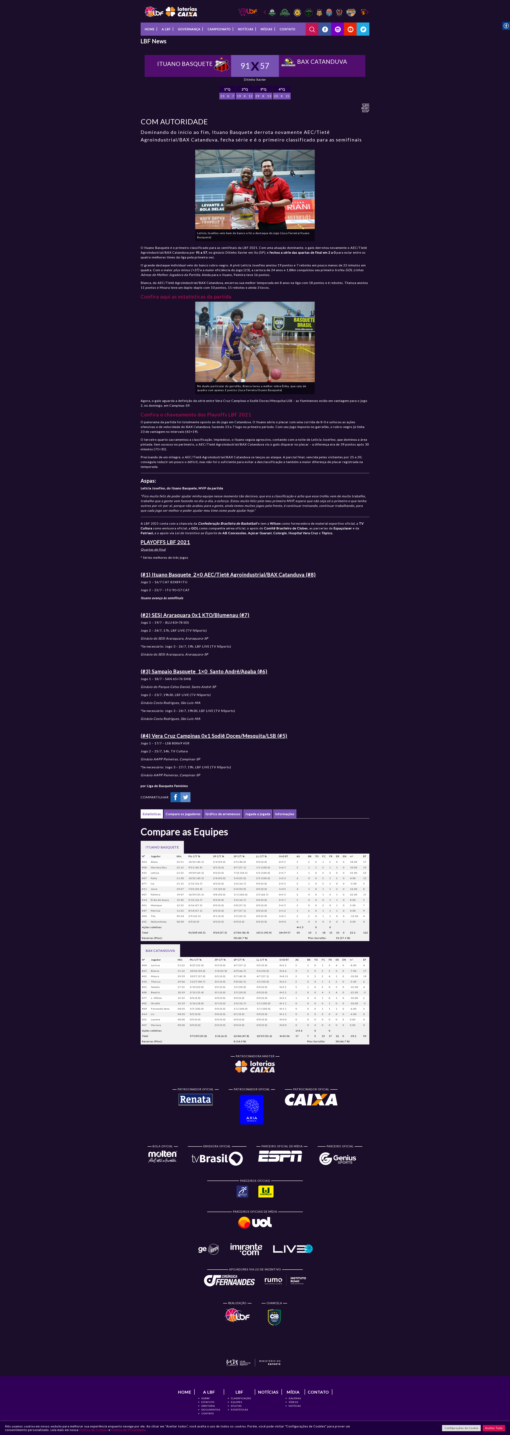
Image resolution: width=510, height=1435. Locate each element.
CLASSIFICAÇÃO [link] (241, 1398)
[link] (170, 12)
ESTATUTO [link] (208, 1402)
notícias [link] (245, 29)
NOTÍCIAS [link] (295, 1405)
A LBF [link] (166, 29)
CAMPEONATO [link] (219, 29)
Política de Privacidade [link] (128, 1430)
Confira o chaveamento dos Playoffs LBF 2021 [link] (196, 414)
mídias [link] (267, 29)
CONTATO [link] (207, 1413)
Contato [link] (287, 29)
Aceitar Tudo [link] (494, 1428)
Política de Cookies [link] (93, 1430)
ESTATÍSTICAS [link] (239, 1409)
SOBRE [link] (205, 1398)
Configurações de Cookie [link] (461, 1428)
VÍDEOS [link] (293, 1402)
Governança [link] (189, 29)
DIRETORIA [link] (208, 1405)
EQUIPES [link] (236, 1402)
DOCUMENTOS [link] (210, 1409)
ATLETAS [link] (236, 1405)
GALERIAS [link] (295, 1398)
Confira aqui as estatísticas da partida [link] (186, 296)
